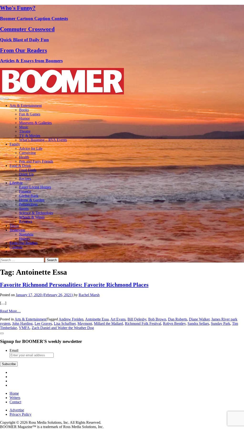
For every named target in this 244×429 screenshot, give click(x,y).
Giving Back (28, 196)
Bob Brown (157, 319)
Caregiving (27, 153)
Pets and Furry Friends (36, 161)
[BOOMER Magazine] (62, 93)
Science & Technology (36, 213)
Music (23, 127)
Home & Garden (31, 200)
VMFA (24, 328)
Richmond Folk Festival (143, 323)
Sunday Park (220, 323)
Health (24, 157)
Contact (15, 402)
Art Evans (118, 319)
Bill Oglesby (136, 319)
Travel (14, 226)
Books (24, 110)
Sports (24, 209)
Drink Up (26, 174)
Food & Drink (20, 166)
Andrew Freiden (71, 319)
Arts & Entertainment (26, 105)
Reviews (25, 221)
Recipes (25, 178)
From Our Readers (24, 243)
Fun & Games (29, 114)
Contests (16, 247)
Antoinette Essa (97, 319)
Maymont (84, 323)
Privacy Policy (20, 414)
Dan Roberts (177, 319)
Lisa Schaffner (65, 323)
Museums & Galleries (35, 123)
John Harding (22, 323)
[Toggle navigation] (2, 98)
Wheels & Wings (32, 217)
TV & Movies (29, 136)
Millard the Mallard (108, 323)
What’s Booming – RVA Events (43, 140)
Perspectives (28, 204)
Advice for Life (30, 148)
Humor (24, 118)
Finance (25, 191)
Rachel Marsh (89, 295)
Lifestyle (16, 183)
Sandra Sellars (198, 323)
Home (14, 393)
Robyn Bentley (174, 323)
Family (15, 144)
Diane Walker (199, 319)
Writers (15, 398)
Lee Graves (43, 323)
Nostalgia (26, 234)
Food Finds (27, 170)
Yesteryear (17, 230)
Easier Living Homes (35, 187)
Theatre (24, 131)
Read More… (10, 311)
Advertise (17, 410)
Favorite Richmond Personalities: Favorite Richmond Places (74, 285)
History (24, 239)
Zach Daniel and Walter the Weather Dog (63, 328)
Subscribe (9, 364)
